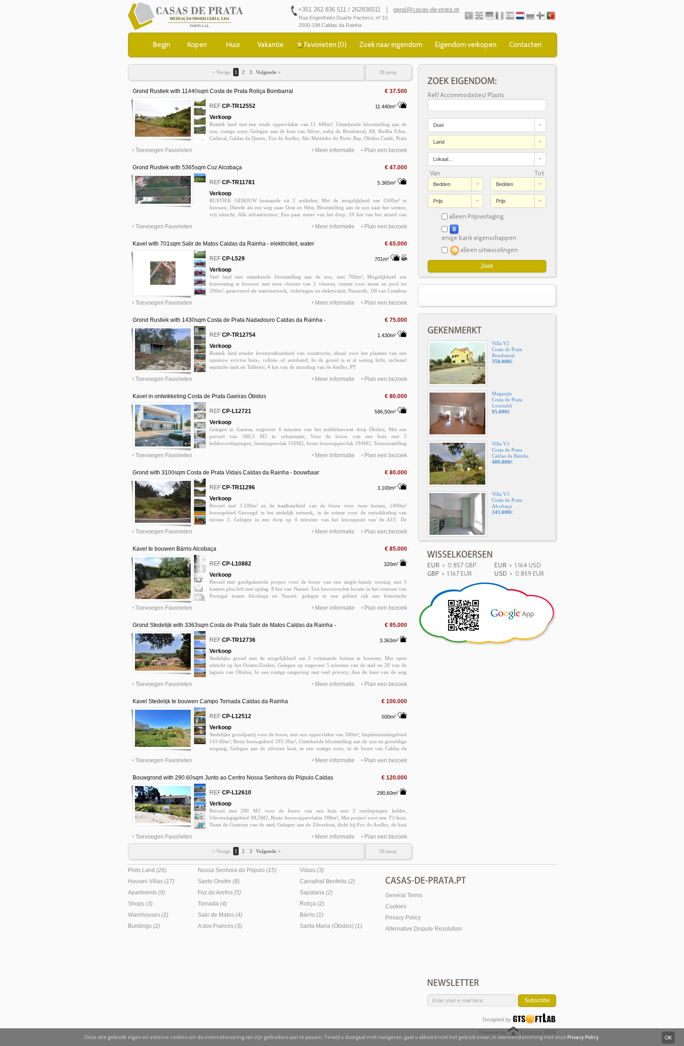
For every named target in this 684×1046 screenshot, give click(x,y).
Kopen (197, 44)
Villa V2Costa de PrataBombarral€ (507, 352)
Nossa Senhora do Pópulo (237, 870)
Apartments (146, 892)
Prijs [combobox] (438, 201)
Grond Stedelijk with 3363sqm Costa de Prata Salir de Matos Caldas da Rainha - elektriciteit (234, 625)
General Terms (403, 895)
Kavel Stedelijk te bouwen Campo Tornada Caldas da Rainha (210, 701)
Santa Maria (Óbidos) (331, 926)
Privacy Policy (403, 917)
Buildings (144, 926)
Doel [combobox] (438, 125)
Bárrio (311, 915)
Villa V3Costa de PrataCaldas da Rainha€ (510, 453)
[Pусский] (530, 15)
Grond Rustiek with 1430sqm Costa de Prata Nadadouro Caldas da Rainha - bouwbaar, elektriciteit (229, 320)
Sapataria (316, 892)
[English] (479, 15)
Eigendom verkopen (465, 44)
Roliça (312, 903)
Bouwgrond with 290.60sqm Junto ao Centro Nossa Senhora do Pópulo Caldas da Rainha (233, 777)
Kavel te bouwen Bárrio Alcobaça (174, 549)
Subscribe (537, 1000)
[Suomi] (540, 15)
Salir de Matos (220, 915)
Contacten (525, 44)
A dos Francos (220, 926)
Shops (140, 903)
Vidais (312, 870)
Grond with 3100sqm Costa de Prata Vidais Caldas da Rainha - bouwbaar (226, 472)
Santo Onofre (219, 881)
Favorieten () (325, 44)
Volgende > (268, 72)
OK (668, 1037)
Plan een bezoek (385, 150)
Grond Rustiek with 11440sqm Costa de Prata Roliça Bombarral (213, 91)
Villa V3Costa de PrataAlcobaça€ (507, 503)
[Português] (469, 15)
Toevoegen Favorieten (163, 150)
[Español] (510, 15)
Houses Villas (151, 881)
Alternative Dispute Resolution (423, 929)
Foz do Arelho (219, 892)
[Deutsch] (489, 15)
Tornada (212, 903)
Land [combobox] (438, 142)
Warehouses (148, 915)
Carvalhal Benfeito (327, 881)
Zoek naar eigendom (390, 44)
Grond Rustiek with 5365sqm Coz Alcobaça (187, 167)
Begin (161, 44)
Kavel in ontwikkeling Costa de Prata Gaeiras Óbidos (199, 396)
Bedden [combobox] (441, 184)
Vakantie (270, 44)
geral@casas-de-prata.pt (426, 9)
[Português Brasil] (551, 15)
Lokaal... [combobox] (442, 159)
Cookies (395, 906)
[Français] (499, 15)
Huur (233, 44)
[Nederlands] (520, 15)
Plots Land (147, 870)
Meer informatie (335, 150)
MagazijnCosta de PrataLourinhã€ (507, 402)
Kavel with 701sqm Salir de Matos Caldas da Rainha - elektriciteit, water (223, 243)
